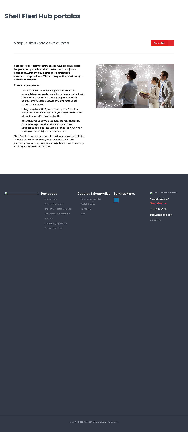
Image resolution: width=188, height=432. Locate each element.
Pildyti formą (88, 204)
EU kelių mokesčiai (54, 204)
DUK (83, 213)
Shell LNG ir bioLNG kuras (58, 208)
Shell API (49, 218)
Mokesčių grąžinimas (56, 223)
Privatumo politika (91, 199)
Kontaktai (86, 208)
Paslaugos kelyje (54, 228)
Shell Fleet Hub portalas (57, 213)
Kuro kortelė (51, 199)
